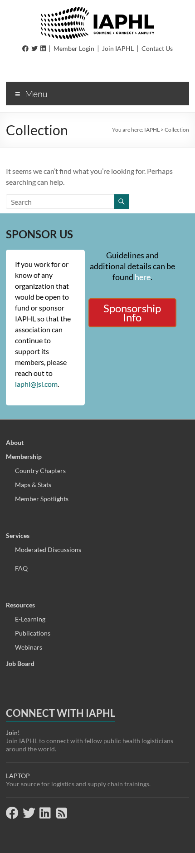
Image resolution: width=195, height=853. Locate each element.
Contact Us (157, 48)
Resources (20, 605)
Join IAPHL (118, 48)
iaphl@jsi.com (36, 384)
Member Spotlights (41, 499)
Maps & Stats (33, 484)
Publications (32, 633)
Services (17, 535)
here (143, 277)
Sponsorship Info (132, 312)
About (15, 442)
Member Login (74, 48)
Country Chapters (40, 470)
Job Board (20, 663)
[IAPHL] (97, 11)
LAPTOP (18, 775)
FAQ (21, 568)
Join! (13, 732)
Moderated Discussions (48, 549)
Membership (24, 456)
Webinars (28, 647)
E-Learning (30, 619)
